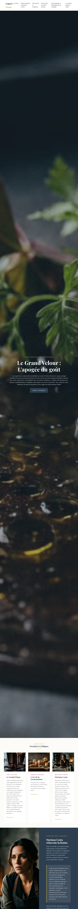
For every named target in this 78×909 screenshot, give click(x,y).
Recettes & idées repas (44, 5)
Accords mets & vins (68, 5)
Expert (9, 5)
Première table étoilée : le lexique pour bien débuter (14, 805)
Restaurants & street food (25, 5)
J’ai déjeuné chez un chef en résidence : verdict (40, 380)
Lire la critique (39, 390)
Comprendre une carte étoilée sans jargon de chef (13, 794)
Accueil (16, 3)
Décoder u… (9, 813)
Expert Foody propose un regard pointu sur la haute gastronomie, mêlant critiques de (62, 796)
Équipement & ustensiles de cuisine (56, 5)
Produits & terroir (35, 5)
